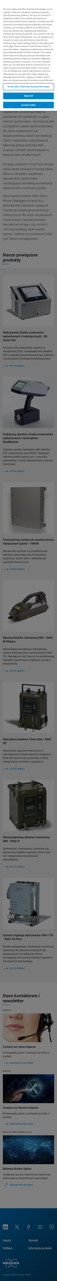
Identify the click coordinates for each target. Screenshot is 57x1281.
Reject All (28, 96)
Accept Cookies (28, 105)
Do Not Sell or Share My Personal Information (29, 86)
